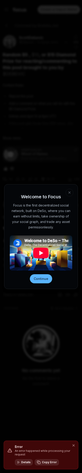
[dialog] (41, 455)
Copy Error (49, 462)
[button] (73, 445)
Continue (41, 279)
